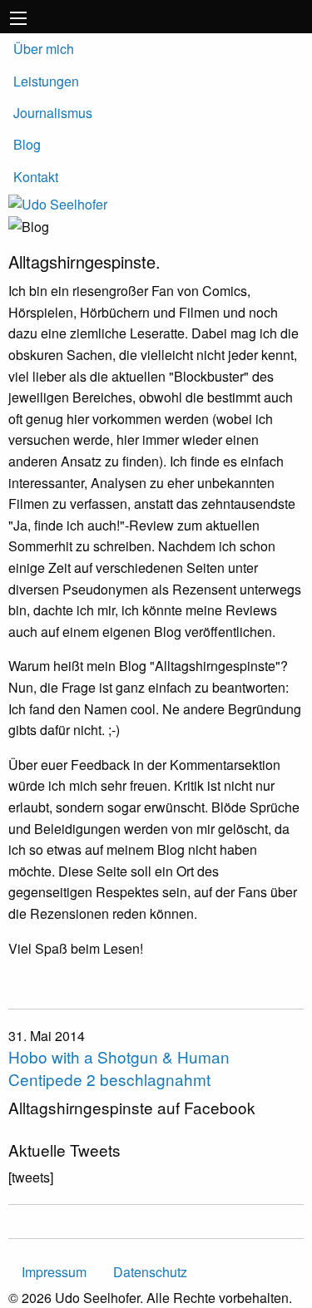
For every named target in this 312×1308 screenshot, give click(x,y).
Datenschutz (150, 1271)
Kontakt (35, 176)
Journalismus (52, 112)
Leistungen (46, 81)
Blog (27, 144)
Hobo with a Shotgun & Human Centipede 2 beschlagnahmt (119, 1067)
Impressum (54, 1271)
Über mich (43, 48)
